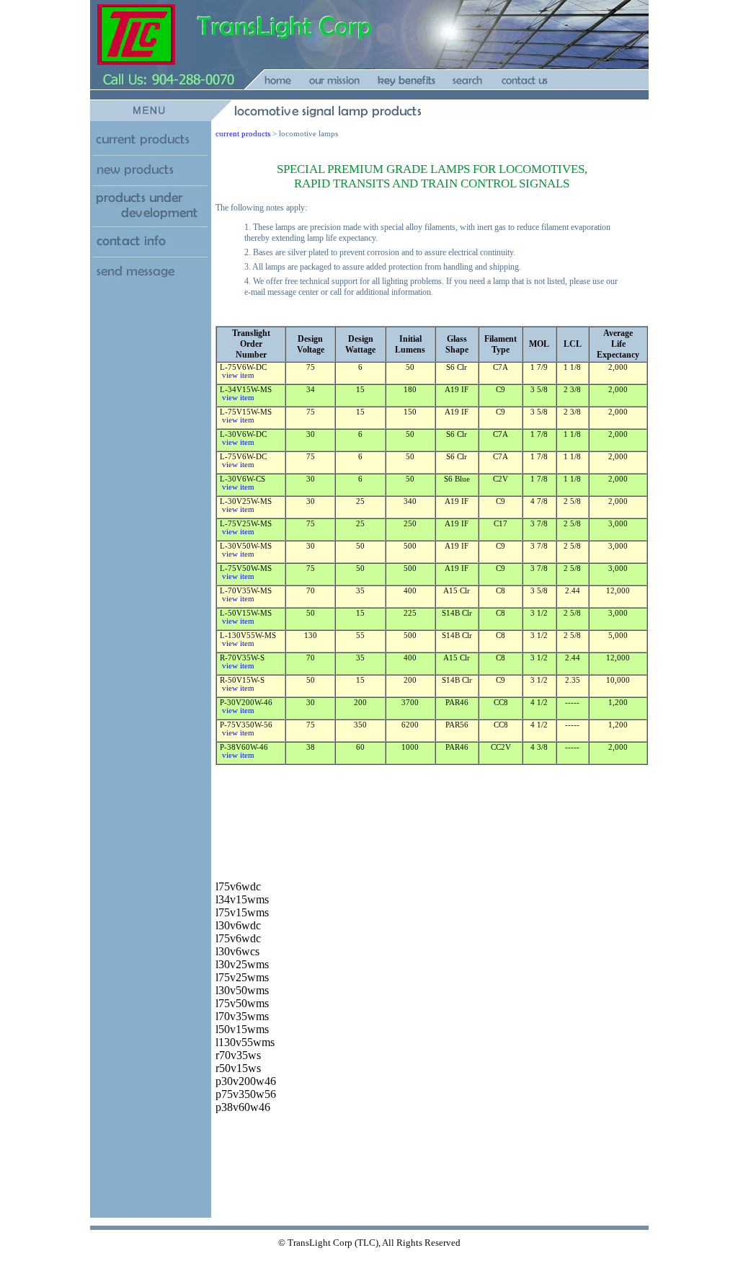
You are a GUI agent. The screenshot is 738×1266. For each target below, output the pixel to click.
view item (236, 375)
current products (242, 134)
